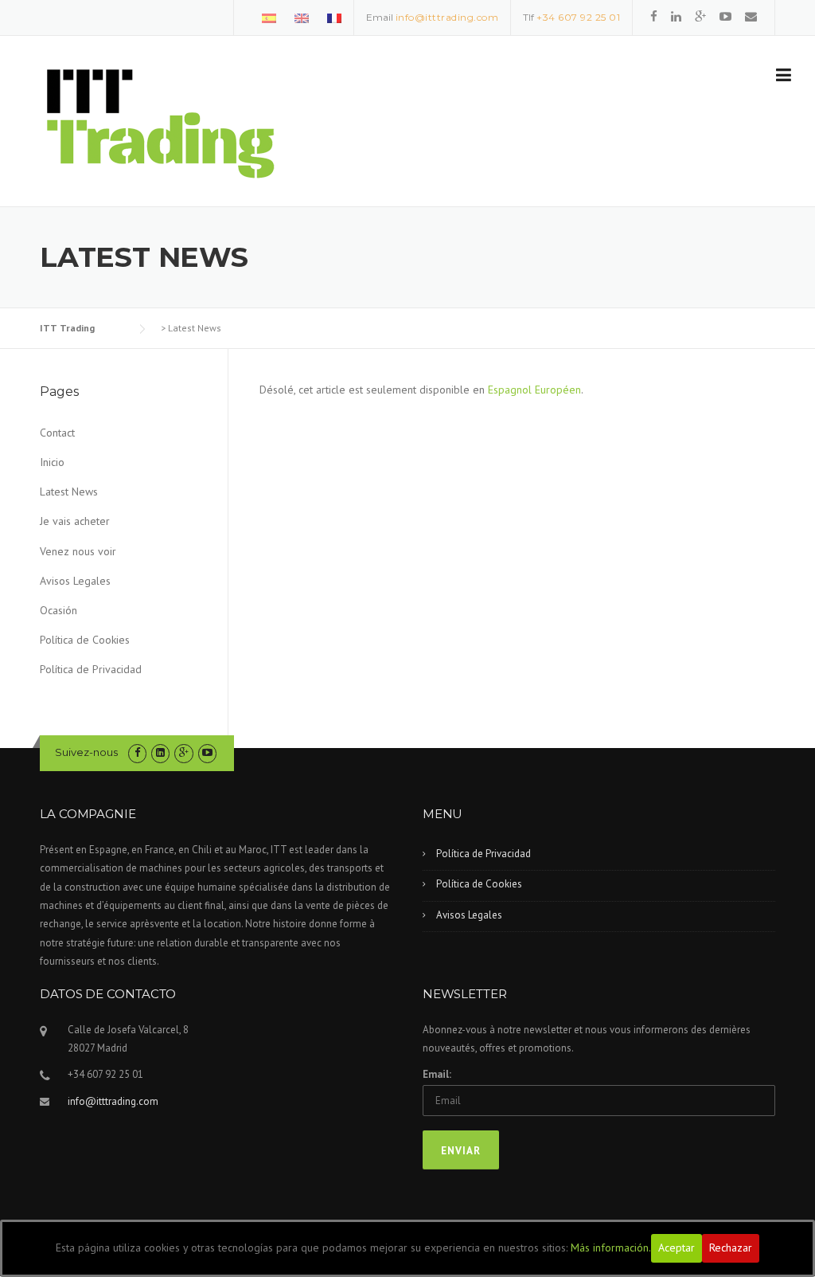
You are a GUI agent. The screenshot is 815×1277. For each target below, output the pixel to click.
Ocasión (58, 610)
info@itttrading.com (447, 17)
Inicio (52, 462)
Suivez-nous (86, 752)
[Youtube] (725, 16)
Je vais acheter (75, 521)
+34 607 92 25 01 (578, 17)
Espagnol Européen (534, 389)
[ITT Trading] (159, 122)
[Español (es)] (269, 17)
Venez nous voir (78, 551)
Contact (57, 432)
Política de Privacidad (91, 669)
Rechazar (730, 1247)
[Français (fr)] (334, 17)
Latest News (69, 491)
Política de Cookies (85, 640)
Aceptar (676, 1247)
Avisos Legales (75, 581)
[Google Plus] (700, 16)
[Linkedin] (676, 16)
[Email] (751, 16)
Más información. (611, 1247)
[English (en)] (301, 17)
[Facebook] (653, 16)
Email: (437, 1074)
